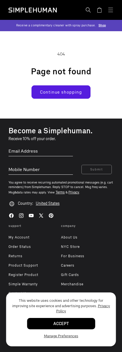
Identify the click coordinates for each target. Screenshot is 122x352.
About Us (69, 237)
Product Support (23, 265)
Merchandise (72, 284)
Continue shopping (61, 92)
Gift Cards (70, 275)
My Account (19, 237)
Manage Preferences (61, 336)
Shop (102, 25)
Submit (96, 169)
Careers (67, 265)
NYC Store (70, 247)
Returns (15, 256)
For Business (72, 256)
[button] (88, 10)
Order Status (20, 247)
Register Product (23, 275)
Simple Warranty (23, 284)
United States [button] (48, 203)
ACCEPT (61, 323)
